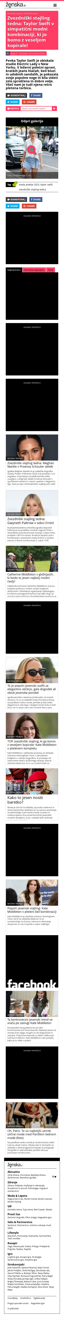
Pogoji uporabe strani (18, 1303)
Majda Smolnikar (16, 1284)
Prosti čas (14, 1214)
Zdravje (12, 1182)
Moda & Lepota (14, 13)
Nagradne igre (45, 1217)
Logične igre (13, 1256)
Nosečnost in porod (17, 1188)
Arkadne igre (31, 1259)
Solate (28, 1246)
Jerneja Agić (27, 1278)
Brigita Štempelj (15, 1281)
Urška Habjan (40, 1278)
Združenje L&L (43, 1270)
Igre (10, 1254)
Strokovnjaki (16, 1264)
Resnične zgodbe (28, 1177)
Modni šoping (14, 1201)
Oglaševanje (39, 1298)
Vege (10, 1246)
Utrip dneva (13, 1174)
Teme (50, 269)
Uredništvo (25, 1298)
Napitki (27, 1249)
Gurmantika (45, 1235)
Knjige (34, 1217)
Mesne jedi (18, 1246)
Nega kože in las (15, 1198)
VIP (10, 1206)
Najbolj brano (14, 269)
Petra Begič (47, 1275)
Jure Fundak (43, 1281)
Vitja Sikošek (14, 1275)
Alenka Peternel (29, 1267)
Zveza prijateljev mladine (37, 1284)
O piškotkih (13, 1308)
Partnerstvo (23, 1225)
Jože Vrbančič (14, 1267)
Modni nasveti (45, 1198)
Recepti (12, 1243)
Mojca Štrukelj (14, 1278)
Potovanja (22, 1235)
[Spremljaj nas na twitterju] (55, 1176)
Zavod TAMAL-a (15, 1273)
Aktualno (14, 1172)
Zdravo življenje (15, 1185)
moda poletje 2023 (29, 184)
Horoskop (25, 1174)
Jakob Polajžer (14, 1270)
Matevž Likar (30, 1281)
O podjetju (13, 1298)
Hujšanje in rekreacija (34, 1185)
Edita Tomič (43, 1267)
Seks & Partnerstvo (20, 1222)
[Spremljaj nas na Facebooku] (53, 1176)
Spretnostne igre (16, 1259)
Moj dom (12, 1235)
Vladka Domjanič (29, 1286)
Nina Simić (43, 1286)
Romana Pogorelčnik (31, 1275)
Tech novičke (14, 1238)
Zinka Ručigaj (28, 1270)
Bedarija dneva (38, 1174)
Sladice (19, 1249)
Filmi (27, 1217)
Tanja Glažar (43, 1273)
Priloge (35, 1246)
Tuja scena (28, 1209)
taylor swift (46, 184)
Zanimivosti (13, 1177)
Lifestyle (13, 1233)
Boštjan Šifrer (30, 1273)
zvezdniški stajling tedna (32, 189)
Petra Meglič (14, 1286)
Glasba (49, 1209)
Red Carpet (39, 1209)
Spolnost (12, 1225)
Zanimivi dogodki (16, 1217)
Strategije (36, 1256)
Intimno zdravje (37, 1225)
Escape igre (25, 1256)
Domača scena (15, 1209)
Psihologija (33, 1188)
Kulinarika (33, 1235)
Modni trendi (30, 13)
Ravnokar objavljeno (34, 269)
